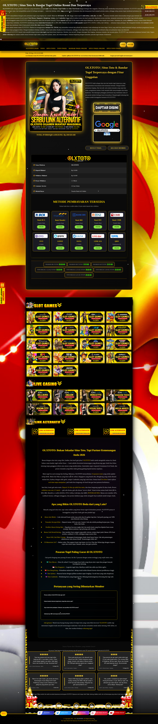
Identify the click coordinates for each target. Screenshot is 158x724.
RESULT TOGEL (96, 148)
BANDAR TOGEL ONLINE (78, 48)
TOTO (42, 48)
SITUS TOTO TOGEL (114, 48)
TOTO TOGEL (62, 48)
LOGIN (123, 44)
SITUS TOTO (50, 48)
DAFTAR (130, 44)
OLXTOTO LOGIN (32, 48)
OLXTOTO (47, 712)
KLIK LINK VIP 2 (150, 15)
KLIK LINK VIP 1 (150, 11)
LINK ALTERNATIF (46, 431)
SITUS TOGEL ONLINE (97, 48)
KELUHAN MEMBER (118, 148)
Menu (3, 713)
